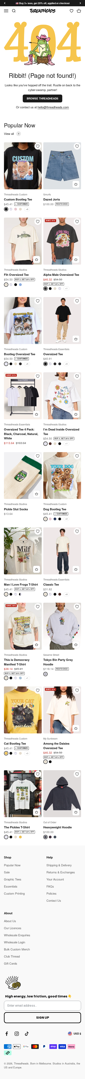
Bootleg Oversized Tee (19, 354)
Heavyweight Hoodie (57, 827)
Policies (51, 893)
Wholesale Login (14, 942)
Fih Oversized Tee (16, 274)
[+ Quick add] (75, 184)
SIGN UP (42, 1017)
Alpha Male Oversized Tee (61, 274)
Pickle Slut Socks (16, 509)
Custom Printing (14, 893)
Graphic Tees (12, 879)
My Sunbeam (50, 738)
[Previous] (4, 3)
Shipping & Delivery (59, 865)
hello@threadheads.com (53, 107)
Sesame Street (51, 654)
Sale (7, 872)
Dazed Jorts (51, 199)
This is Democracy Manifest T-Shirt (16, 662)
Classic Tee (51, 584)
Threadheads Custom (15, 194)
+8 (27, 209)
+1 (66, 288)
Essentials (10, 886)
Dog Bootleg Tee (54, 509)
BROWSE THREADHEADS (42, 98)
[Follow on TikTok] (26, 1033)
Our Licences (12, 928)
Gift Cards (10, 963)
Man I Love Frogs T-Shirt (21, 584)
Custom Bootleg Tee (18, 199)
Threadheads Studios (15, 269)
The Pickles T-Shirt (17, 827)
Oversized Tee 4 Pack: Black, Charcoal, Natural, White (21, 433)
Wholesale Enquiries (17, 935)
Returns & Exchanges (60, 872)
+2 (66, 518)
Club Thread (12, 956)
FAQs (50, 886)
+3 (27, 753)
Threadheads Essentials (56, 349)
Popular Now (12, 865)
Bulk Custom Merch (17, 949)
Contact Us (53, 900)
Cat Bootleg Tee (15, 743)
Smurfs (47, 194)
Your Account (55, 879)
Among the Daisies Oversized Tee (56, 745)
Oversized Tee (53, 354)
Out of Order (49, 822)
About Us (10, 921)
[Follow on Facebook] (6, 1033)
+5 (27, 363)
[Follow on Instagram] (16, 1033)
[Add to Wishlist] (37, 146)
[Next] (80, 3)
